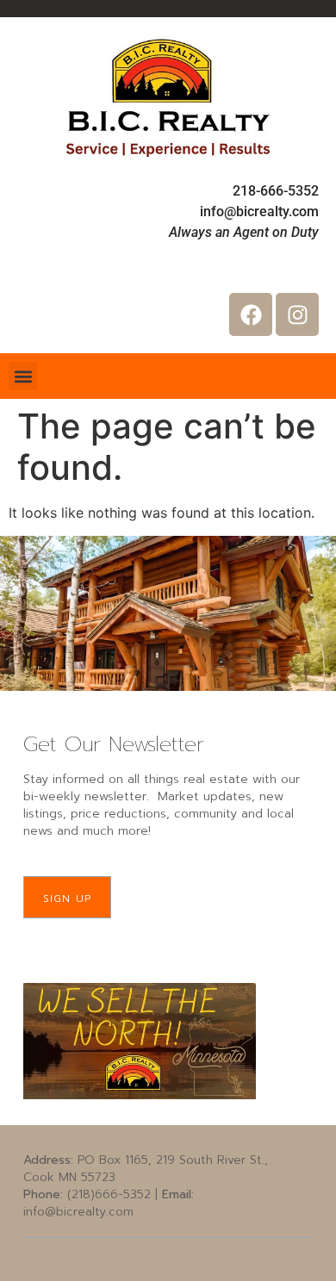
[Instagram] (297, 314)
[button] (23, 376)
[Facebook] (250, 314)
